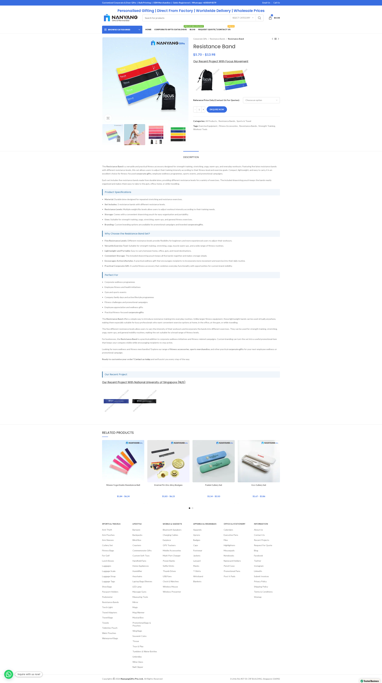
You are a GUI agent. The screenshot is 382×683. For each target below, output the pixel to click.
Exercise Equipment (208, 126)
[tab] (191, 155)
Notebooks (229, 555)
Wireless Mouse (170, 586)
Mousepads (229, 550)
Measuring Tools (140, 597)
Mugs (135, 607)
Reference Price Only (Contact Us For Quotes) (216, 100)
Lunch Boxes (108, 561)
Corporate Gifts (200, 39)
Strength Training (266, 126)
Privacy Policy (260, 581)
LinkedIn (258, 571)
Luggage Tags (108, 581)
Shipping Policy (261, 586)
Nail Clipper (138, 667)
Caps (195, 545)
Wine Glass (138, 661)
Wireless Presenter (172, 591)
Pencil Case (229, 566)
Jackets (196, 555)
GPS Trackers (169, 545)
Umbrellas (137, 656)
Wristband (198, 576)
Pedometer (107, 597)
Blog (256, 550)
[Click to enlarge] (108, 118)
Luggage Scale (108, 571)
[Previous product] (272, 38)
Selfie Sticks (168, 566)
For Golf (106, 555)
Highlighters (229, 545)
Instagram (259, 566)
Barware (136, 529)
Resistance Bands (218, 39)
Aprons (196, 535)
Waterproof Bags (110, 638)
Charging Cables (170, 535)
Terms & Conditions (263, 591)
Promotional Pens (232, 571)
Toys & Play (138, 646)
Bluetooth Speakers (172, 529)
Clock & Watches (171, 581)
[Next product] (278, 38)
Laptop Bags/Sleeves (142, 581)
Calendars (228, 529)
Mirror (135, 602)
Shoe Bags (107, 586)
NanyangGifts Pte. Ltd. (132, 678)
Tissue (136, 641)
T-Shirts (197, 571)
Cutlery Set (107, 545)
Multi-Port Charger (172, 555)
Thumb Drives (169, 571)
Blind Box (137, 540)
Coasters (137, 545)
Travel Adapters (109, 612)
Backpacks (137, 535)
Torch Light (107, 607)
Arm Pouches (108, 535)
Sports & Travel (244, 121)
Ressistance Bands (248, 126)
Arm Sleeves (108, 540)
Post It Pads (229, 576)
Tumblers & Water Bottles (145, 651)
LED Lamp (137, 586)
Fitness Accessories (228, 126)
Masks (196, 566)
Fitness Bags (108, 550)
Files (226, 540)
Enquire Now (217, 109)
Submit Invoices (261, 576)
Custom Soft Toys (141, 555)
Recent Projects (261, 540)
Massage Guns (139, 591)
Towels (105, 622)
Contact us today (142, 359)
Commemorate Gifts (142, 550)
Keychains (137, 576)
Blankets (197, 581)
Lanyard (197, 561)
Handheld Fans (139, 561)
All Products (211, 121)
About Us (258, 529)
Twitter (257, 561)
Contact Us (259, 535)
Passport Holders (110, 591)
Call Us (276, 2)
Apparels (197, 529)
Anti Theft (107, 529)
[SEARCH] (259, 17)
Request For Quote (263, 545)
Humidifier (137, 571)
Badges (196, 540)
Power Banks (169, 561)
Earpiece (167, 540)
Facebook (258, 555)
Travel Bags (107, 617)
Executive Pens (231, 535)
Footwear (197, 550)
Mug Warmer (138, 612)
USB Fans (167, 576)
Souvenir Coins (140, 636)
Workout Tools (200, 129)
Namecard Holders (232, 561)
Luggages (106, 566)
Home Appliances (141, 566)
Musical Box (138, 617)
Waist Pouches (109, 633)
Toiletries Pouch (109, 628)
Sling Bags (137, 631)
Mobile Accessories (172, 550)
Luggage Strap (109, 576)
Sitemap (258, 597)
